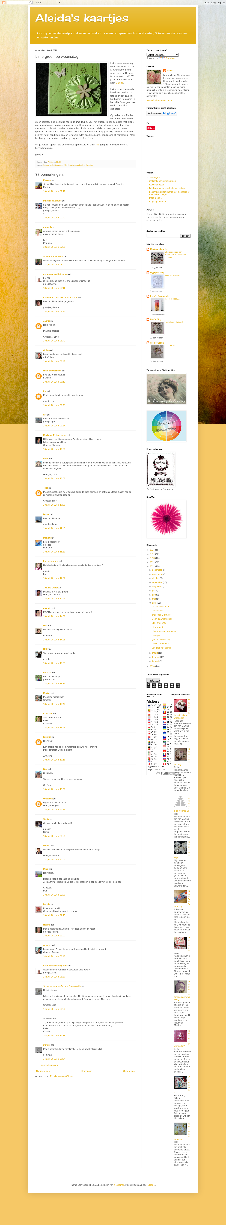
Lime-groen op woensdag (164, 631)
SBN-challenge (159, 623)
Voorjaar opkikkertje (161, 648)
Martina (119, 82)
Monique (47, 538)
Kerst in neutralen (172, 275)
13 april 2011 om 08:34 (54, 311)
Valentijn (189, 944)
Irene (45, 458)
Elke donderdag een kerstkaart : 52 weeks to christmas (175, 254)
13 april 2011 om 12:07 (54, 578)
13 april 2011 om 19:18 (54, 760)
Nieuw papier (158, 627)
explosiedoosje (156, 185)
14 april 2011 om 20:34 (54, 1059)
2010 (152, 666)
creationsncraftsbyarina (55, 274)
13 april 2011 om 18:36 (54, 683)
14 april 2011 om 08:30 (54, 977)
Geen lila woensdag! (162, 619)
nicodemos (119, 1185)
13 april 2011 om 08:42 (54, 341)
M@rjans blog (157, 272)
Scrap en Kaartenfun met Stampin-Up (62, 986)
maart (155, 653)
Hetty (46, 649)
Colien (46, 350)
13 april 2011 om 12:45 (54, 598)
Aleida (170, 70)
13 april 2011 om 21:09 (54, 895)
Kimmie (47, 737)
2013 (152, 558)
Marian (46, 693)
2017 (152, 550)
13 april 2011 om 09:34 (54, 425)
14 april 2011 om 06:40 (54, 956)
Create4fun (157, 610)
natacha (47, 672)
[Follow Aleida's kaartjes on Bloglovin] (162, 115)
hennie (46, 904)
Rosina (46, 925)
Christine (47, 713)
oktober (156, 578)
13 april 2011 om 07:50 (54, 247)
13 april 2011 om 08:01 (54, 264)
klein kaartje (69, 165)
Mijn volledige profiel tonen (160, 100)
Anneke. (47, 945)
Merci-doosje (155, 198)
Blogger (151, 1185)
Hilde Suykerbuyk (52, 370)
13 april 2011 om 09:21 (54, 405)
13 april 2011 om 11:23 (54, 552)
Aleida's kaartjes (82, 17)
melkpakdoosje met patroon (162, 181)
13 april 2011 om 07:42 (54, 217)
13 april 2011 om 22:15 (54, 915)
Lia (44, 391)
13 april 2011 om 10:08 (54, 478)
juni (154, 595)
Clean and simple (160, 606)
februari (156, 657)
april (154, 603)
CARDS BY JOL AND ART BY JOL (60, 297)
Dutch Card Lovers (161, 643)
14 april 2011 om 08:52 (54, 1009)
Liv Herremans (50, 561)
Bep (45, 769)
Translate (170, 58)
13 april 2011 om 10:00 (54, 449)
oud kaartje (169, 345)
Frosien (47, 180)
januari (155, 661)
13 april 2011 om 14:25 (54, 640)
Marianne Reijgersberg (54, 435)
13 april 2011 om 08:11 (54, 288)
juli (154, 590)
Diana (46, 514)
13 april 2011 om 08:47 (54, 361)
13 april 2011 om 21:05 (54, 859)
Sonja (46, 819)
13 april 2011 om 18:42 (54, 704)
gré (45, 415)
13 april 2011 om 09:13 (54, 382)
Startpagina (154, 177)
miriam (46, 1045)
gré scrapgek (157, 343)
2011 (152, 566)
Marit (45, 869)
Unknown (48, 799)
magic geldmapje (157, 201)
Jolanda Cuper (50, 587)
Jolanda (47, 608)
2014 (152, 554)
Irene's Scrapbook (159, 296)
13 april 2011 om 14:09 (54, 616)
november (157, 574)
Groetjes (156, 635)
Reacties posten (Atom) (61, 1076)
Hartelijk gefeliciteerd (174, 322)
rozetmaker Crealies (84, 165)
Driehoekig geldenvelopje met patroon (167, 188)
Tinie (45, 488)
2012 (152, 562)
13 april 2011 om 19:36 (54, 789)
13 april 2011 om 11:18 (54, 528)
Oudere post (129, 1071)
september (157, 582)
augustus (157, 586)
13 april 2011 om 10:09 (54, 505)
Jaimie (46, 321)
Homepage (86, 1071)
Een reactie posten (49, 1065)
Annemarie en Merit (53, 256)
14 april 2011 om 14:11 (54, 1035)
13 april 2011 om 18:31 (54, 663)
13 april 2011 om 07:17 (54, 191)
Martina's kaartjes (159, 249)
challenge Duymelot (161, 615)
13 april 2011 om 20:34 (54, 809)
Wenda (46, 845)
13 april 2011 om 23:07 (54, 935)
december (157, 570)
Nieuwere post (43, 1071)
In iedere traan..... (172, 299)
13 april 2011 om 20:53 (54, 836)
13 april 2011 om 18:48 (54, 727)
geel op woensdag (161, 639)
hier (98, 144)
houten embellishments (53, 165)
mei (154, 599)
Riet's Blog (155, 319)
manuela (47, 227)
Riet (45, 625)
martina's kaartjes (52, 201)
